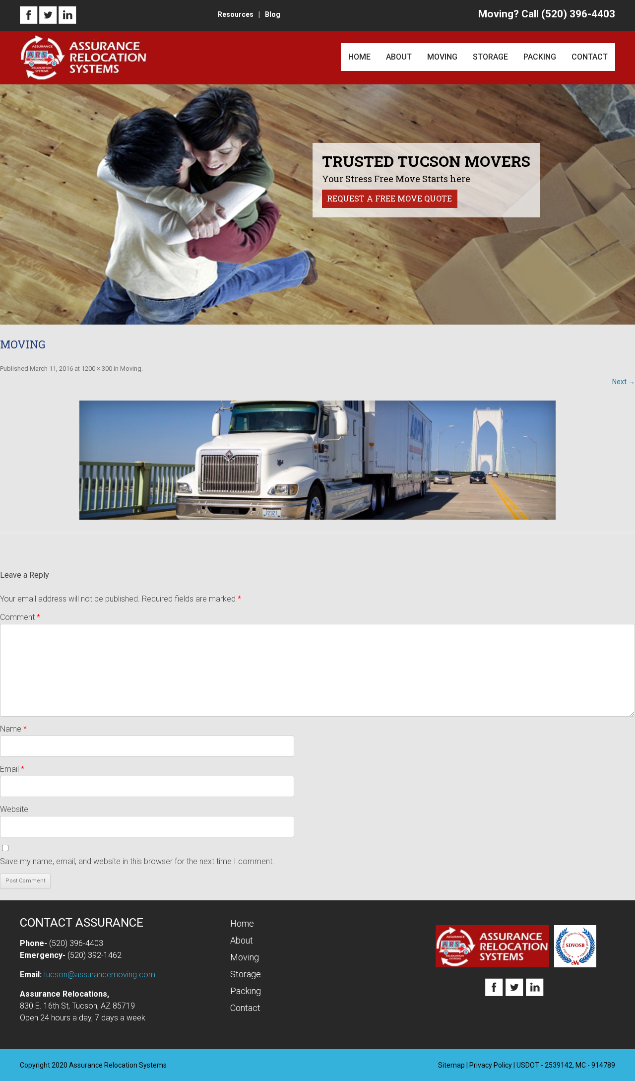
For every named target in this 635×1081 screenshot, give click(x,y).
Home (359, 57)
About (399, 57)
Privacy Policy (490, 1065)
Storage (490, 57)
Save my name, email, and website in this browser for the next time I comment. (137, 861)
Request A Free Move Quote (389, 198)
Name (13, 729)
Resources (236, 14)
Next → (623, 382)
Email (12, 769)
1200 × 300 (96, 368)
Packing (539, 57)
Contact (590, 57)
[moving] (317, 460)
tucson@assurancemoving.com (99, 974)
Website (14, 809)
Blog (272, 14)
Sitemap (451, 1065)
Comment (20, 617)
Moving (442, 57)
